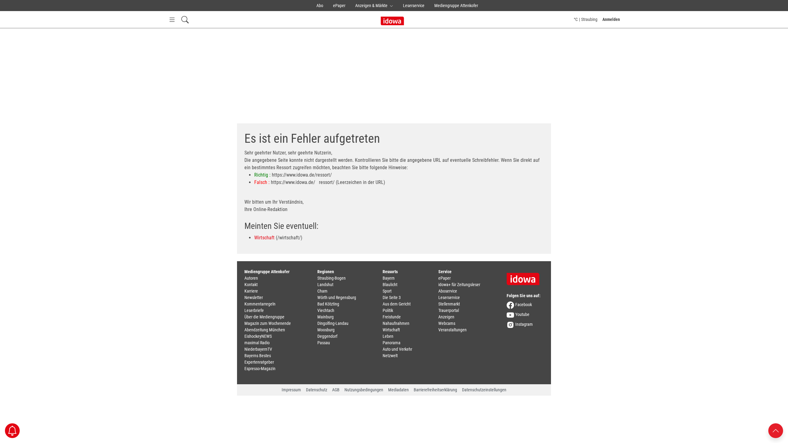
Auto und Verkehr (397, 349)
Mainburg (325, 316)
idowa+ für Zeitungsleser (459, 284)
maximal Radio (257, 342)
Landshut (325, 284)
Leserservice (413, 5)
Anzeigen (446, 316)
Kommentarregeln (259, 303)
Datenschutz (316, 389)
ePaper (339, 5)
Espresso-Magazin (259, 368)
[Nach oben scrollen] (775, 430)
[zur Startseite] (525, 277)
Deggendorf (327, 336)
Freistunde (392, 316)
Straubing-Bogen (331, 278)
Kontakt (251, 284)
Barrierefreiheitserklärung (435, 389)
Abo (319, 5)
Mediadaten (398, 389)
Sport (387, 291)
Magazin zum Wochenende (267, 323)
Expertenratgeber (259, 362)
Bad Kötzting (328, 303)
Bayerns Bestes (257, 355)
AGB (336, 389)
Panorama (391, 342)
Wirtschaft (264, 238)
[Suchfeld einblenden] (185, 19)
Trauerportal (448, 310)
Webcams (446, 323)
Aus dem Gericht (397, 303)
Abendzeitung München (264, 329)
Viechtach (325, 310)
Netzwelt (390, 355)
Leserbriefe (254, 310)
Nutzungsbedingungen (363, 389)
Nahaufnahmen (396, 323)
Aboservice (447, 291)
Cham (322, 291)
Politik (388, 310)
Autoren (251, 278)
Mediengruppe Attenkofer (456, 5)
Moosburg (326, 329)
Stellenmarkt (449, 303)
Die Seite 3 (392, 297)
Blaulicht (390, 284)
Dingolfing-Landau (332, 323)
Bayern (389, 278)
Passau (323, 342)
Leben (388, 336)
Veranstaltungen (452, 329)
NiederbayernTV (258, 349)
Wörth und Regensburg (336, 297)
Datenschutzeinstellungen (484, 389)
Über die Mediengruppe (264, 316)
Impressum (291, 389)
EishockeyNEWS (258, 336)
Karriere (251, 291)
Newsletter (253, 297)
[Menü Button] (172, 19)
